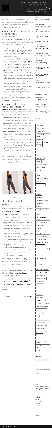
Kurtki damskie (35, 13)
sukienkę (45, 312)
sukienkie (47, 303)
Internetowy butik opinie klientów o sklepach (37, 7)
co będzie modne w (40, 148)
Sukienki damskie (35, 2)
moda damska (39, 255)
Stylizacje (6, 104)
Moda (45, 0)
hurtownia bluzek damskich (18, 234)
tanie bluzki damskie (40, 322)
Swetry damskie (21, 14)
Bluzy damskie (32, 4)
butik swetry (39, 145)
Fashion (6, 70)
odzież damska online (41, 278)
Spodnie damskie (43, 13)
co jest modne (39, 152)
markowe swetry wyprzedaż (42, 242)
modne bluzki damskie (41, 258)
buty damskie (39, 4)
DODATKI (28, 13)
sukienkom (38, 312)
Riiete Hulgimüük (7, 69)
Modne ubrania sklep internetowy (40, 265)
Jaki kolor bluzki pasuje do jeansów (41, 213)
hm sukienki (38, 181)
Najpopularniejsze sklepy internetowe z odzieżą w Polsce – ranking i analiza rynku (42, 96)
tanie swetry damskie (40, 328)
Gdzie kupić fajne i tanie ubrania (41, 174)
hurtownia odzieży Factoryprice (22, 67)
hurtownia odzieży (40, 197)
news (45, 4)
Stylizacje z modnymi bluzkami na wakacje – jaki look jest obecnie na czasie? (42, 28)
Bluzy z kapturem (22, 13)
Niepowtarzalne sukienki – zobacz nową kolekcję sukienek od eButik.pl (42, 36)
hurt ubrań (38, 206)
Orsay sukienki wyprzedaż (41, 281)
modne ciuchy (39, 261)
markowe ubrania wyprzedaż (42, 248)
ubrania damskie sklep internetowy (41, 341)
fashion (29, 114)
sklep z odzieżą (39, 297)
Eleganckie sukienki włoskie (42, 164)
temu (14, 91)
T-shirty (6, 214)
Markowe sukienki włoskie (41, 239)
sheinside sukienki (40, 291)
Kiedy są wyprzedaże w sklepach (41, 218)
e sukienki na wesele (40, 167)
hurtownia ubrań (39, 203)
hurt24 (37, 188)
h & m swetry (46, 178)
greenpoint (38, 178)
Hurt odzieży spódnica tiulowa (16, 273)
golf (15, 239)
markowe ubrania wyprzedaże (42, 252)
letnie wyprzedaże (40, 225)
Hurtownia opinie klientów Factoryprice (38, 14)
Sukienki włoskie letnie (41, 309)
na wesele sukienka (40, 275)
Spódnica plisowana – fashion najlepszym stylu (26, 296)
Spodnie (30, 61)
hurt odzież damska (40, 191)
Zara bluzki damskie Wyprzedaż (40, 346)
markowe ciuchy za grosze (41, 236)
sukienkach (38, 300)
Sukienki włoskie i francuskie (42, 306)
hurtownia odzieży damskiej (42, 200)
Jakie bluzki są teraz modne (42, 209)
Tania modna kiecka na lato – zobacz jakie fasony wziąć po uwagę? (41, 108)
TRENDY (28, 14)
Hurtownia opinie (42, 9)
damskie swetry (39, 155)
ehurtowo (38, 161)
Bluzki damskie (43, 2)
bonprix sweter (39, 139)
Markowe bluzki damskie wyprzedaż (41, 232)
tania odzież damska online (42, 319)
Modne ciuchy (8, 31)
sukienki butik (39, 303)
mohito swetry (39, 272)
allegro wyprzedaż (40, 128)
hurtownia (38, 194)
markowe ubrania (40, 245)
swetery (38, 316)
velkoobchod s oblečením (15, 211)
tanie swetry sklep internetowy (42, 331)
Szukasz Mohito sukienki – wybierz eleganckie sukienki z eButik (41, 64)
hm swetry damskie (40, 184)
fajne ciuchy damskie (40, 170)
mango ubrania (39, 228)
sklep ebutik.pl (39, 294)
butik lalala (38, 142)
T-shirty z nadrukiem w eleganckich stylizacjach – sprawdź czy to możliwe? (42, 88)
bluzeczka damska (40, 131)
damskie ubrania (39, 158)
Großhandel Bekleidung (20, 281)
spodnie (6, 289)
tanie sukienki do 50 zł (41, 325)
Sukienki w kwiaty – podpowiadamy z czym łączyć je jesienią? (41, 79)
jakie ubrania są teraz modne (31, 9)
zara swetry (38, 350)
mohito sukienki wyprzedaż (42, 269)
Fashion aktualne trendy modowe (35, 0)
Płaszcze (12, 245)
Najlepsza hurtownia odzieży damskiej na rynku (32, 11)
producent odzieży (8, 55)
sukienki (3, 162)
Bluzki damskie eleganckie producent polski (41, 135)
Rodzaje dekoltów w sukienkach (40, 6)
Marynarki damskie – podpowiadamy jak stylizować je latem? (42, 41)
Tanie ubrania (39, 334)
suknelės (6, 220)
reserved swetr (39, 284)
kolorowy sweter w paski (41, 222)
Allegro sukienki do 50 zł (41, 125)
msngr (46, 272)
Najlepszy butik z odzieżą (25, 2)
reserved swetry (39, 287)
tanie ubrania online (40, 337)
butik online (45, 142)
